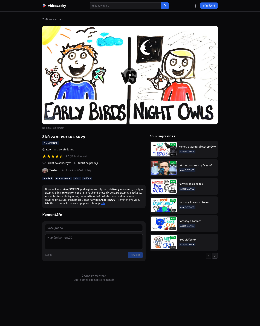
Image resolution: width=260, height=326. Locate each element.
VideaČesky (57, 6)
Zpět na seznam (52, 19)
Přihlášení (209, 5)
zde (103, 203)
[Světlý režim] (195, 5)
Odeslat (135, 255)
